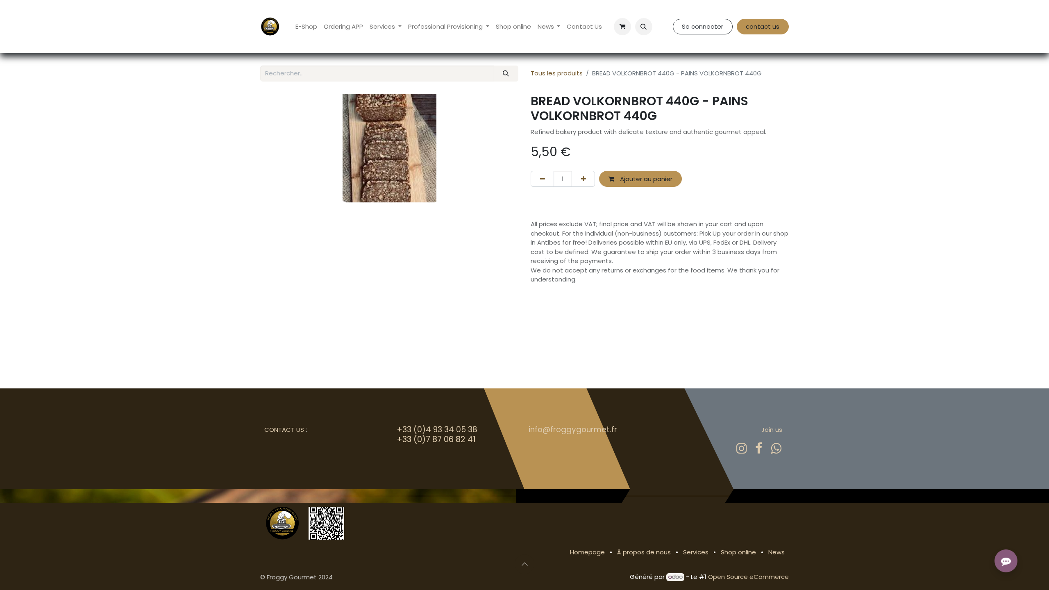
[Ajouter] (583, 179)
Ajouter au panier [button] (645, 179)
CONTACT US (284, 429)
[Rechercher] (506, 74)
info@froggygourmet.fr (573, 429)
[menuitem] (306, 27)
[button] (643, 26)
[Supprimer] (542, 179)
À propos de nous (644, 552)
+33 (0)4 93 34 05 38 (437, 429)
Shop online (738, 552)
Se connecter (702, 26)
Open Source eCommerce (748, 576)
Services (695, 552)
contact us (762, 26)
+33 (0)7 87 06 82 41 (436, 439)
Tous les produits (557, 73)
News (776, 552)
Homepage (587, 552)
